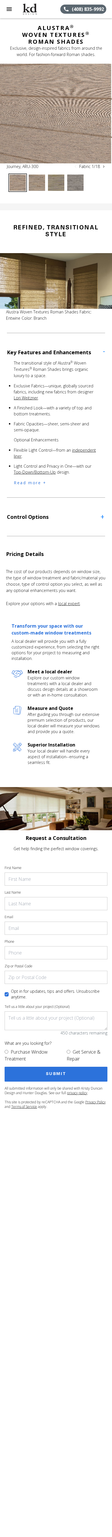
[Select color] (17, 182)
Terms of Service (24, 1106)
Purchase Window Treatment (26, 1055)
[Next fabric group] (103, 166)
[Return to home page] (35, 9)
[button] (9, 9)
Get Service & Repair (84, 1055)
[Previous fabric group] (75, 166)
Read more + (30, 482)
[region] (56, 113)
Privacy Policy (95, 1102)
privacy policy (77, 1092)
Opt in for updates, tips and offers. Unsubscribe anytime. (55, 994)
